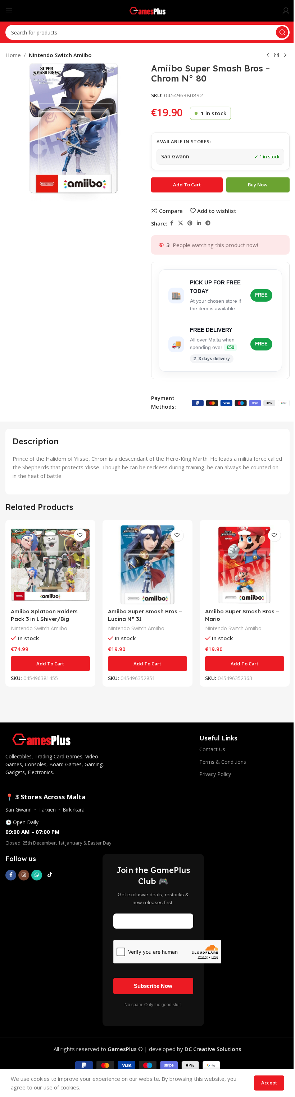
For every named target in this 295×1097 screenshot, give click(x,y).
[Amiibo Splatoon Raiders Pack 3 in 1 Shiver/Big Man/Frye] (50, 564)
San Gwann (18, 809)
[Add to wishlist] (80, 535)
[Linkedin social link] (199, 223)
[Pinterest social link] (190, 223)
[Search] (282, 32)
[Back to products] (276, 55)
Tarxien (47, 809)
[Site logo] (147, 10)
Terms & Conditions (222, 761)
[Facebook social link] (171, 223)
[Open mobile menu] (9, 11)
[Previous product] (268, 55)
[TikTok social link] (49, 875)
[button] (50, 663)
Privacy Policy (215, 774)
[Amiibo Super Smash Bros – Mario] (244, 564)
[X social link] (180, 223)
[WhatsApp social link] (36, 875)
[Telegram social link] (208, 223)
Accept (269, 1082)
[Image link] (41, 738)
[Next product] (285, 55)
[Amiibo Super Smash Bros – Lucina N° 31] (147, 564)
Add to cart (187, 184)
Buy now (258, 184)
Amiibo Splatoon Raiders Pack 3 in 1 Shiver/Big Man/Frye (44, 619)
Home (13, 55)
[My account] (286, 11)
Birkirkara (74, 809)
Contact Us (212, 749)
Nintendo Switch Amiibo (60, 55)
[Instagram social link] (23, 875)
